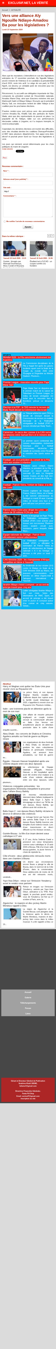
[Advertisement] (20, 312)
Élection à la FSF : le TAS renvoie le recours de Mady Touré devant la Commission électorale (26, 408)
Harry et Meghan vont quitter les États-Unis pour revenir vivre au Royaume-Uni (26, 687)
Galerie (28, 997)
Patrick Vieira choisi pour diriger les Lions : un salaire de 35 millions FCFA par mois (25, 511)
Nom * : (6, 171)
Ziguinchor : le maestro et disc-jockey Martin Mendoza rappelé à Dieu (24, 904)
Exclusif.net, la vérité (28, 3)
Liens (28, 1013)
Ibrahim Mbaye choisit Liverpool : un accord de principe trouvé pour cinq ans (26, 585)
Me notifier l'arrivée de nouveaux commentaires (25, 221)
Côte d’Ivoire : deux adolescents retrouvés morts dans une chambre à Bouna (26, 857)
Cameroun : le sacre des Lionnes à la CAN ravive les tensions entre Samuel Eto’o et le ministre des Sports (27, 435)
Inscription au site (28, 1099)
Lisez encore (7, 149)
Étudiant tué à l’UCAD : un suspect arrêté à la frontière (41, 263)
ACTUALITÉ (16, 10)
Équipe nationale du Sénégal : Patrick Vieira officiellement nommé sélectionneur (24, 536)
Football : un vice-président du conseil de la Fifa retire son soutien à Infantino (26, 461)
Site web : (7, 188)
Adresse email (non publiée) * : (15, 179)
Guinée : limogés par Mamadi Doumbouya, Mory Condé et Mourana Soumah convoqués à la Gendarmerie (13, 263)
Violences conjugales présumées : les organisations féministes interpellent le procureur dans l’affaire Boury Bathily (26, 789)
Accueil (5, 10)
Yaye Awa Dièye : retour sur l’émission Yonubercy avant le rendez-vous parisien (27, 882)
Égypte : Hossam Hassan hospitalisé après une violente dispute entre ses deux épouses (26, 762)
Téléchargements (28, 1003)
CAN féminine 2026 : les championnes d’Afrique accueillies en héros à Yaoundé (26, 561)
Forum (28, 1008)
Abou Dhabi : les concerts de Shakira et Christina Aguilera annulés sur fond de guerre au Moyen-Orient (27, 736)
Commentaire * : (9, 196)
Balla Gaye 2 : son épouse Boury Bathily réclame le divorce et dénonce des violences (28, 812)
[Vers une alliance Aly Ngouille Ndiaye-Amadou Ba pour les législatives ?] (28, 34)
